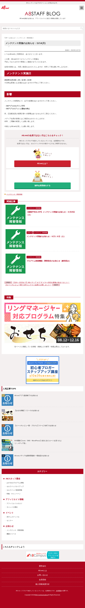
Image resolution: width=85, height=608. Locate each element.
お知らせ (10, 526)
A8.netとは (42, 570)
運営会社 (42, 566)
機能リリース (11, 534)
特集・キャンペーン (14, 494)
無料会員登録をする (42, 185)
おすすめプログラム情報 (15, 483)
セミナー (10, 520)
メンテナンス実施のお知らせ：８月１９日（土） (46, 236)
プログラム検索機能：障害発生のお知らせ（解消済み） (49, 261)
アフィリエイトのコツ (14, 503)
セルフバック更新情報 (14, 490)
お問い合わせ (42, 575)
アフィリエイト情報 (15, 499)
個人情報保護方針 (42, 584)
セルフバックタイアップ (15, 486)
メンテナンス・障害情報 (14, 194)
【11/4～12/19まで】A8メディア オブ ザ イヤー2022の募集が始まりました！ (41, 282)
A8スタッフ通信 (13, 479)
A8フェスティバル (13, 517)
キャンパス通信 (12, 507)
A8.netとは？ (42, 163)
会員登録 (42, 580)
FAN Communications (41, 595)
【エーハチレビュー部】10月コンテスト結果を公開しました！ (28, 285)
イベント (10, 513)
